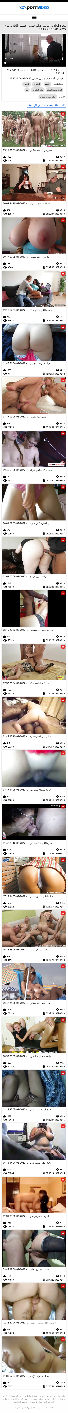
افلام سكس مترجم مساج (43, 1408)
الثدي (47, 84)
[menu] (34, 17)
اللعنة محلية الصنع (54, 90)
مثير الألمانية (37, 90)
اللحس (26, 84)
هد (27, 90)
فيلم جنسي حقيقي (48, 97)
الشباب (37, 84)
